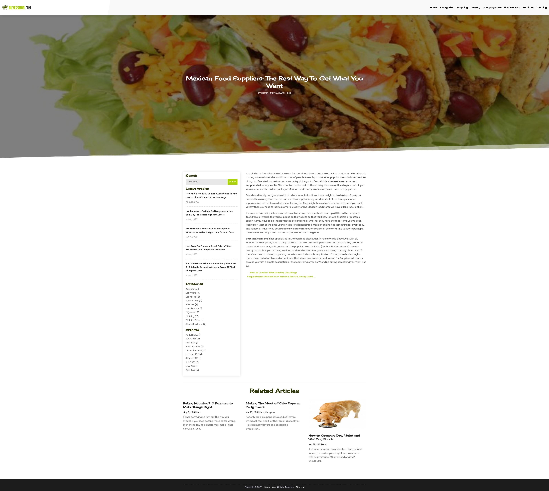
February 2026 (193, 346)
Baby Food (191, 296)
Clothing (542, 7)
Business (190, 304)
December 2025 (194, 350)
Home (433, 7)
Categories (446, 7)
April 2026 (190, 342)
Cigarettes (191, 312)
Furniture (528, 7)
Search (232, 181)
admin (264, 93)
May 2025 (190, 366)
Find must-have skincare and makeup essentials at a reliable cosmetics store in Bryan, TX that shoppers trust (211, 267)
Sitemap (300, 487)
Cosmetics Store (194, 324)
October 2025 (193, 354)
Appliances (191, 289)
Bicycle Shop (192, 300)
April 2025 (190, 369)
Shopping (462, 7)
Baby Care (191, 292)
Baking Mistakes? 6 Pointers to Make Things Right (208, 405)
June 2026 (191, 338)
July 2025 (190, 362)
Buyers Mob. (270, 487)
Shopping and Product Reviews (501, 7)
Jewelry (475, 7)
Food (288, 93)
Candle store (192, 308)
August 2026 (192, 334)
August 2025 (192, 358)
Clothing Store (193, 320)
